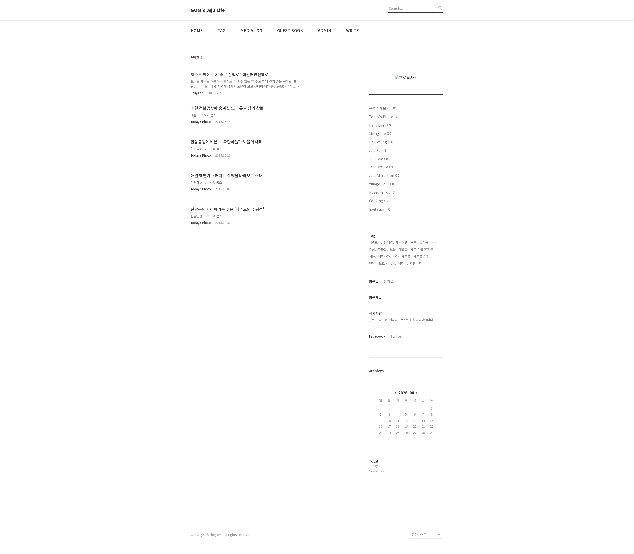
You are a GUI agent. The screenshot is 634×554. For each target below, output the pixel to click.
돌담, (434, 242)
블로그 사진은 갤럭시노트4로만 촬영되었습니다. (401, 319)
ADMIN (324, 30)
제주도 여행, (422, 256)
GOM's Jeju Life (208, 10)
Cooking (379, 200)
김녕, (372, 249)
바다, (396, 256)
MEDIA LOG (251, 30)
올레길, (389, 242)
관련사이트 (419, 534)
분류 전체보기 (383, 108)
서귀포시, (375, 242)
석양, (372, 256)
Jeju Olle (378, 158)
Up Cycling (381, 141)
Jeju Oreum (381, 166)
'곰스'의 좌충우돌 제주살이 (427, 522)
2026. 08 (406, 392)
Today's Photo (201, 121)
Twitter (396, 336)
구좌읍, (383, 249)
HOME (197, 30)
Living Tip (380, 133)
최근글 (374, 281)
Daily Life (197, 93)
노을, (393, 249)
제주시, (403, 263)
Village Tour (381, 183)
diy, (393, 263)
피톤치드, (416, 263)
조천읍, (424, 242)
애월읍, (404, 249)
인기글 (388, 281)
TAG (221, 30)
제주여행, (402, 242)
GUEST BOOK (290, 30)
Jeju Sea (378, 150)
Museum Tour (382, 192)
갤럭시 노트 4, (379, 263)
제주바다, (384, 256)
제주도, (407, 256)
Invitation (379, 209)
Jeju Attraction (384, 175)
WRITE (352, 30)
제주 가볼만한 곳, (422, 249)
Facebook (377, 336)
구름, (414, 242)
